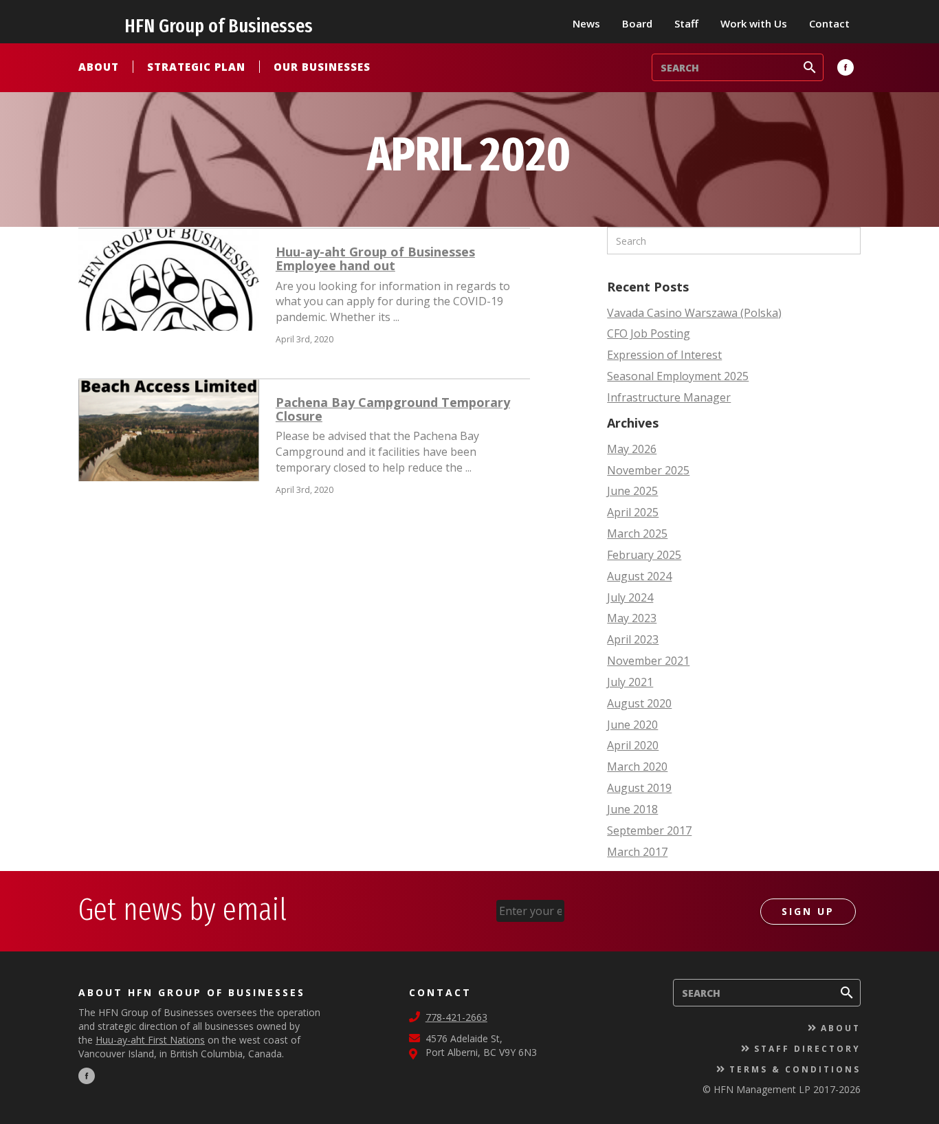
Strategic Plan (196, 66)
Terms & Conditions (795, 1069)
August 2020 (639, 703)
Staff (686, 23)
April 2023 (633, 639)
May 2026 (631, 448)
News (586, 23)
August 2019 (639, 787)
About (98, 66)
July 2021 (630, 682)
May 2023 (631, 618)
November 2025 (648, 470)
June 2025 (632, 490)
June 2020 (632, 724)
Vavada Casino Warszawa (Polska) (694, 312)
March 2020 (637, 766)
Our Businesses (322, 66)
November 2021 (648, 660)
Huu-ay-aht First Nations (150, 1039)
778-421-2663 (456, 1017)
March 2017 (637, 851)
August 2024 (639, 576)
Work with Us (753, 23)
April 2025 (633, 512)
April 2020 (633, 745)
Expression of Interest (664, 354)
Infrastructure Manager (669, 397)
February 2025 (644, 554)
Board (637, 23)
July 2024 (630, 597)
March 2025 (637, 533)
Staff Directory (807, 1049)
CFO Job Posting (648, 333)
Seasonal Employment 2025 (678, 376)
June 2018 (632, 809)
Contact (829, 23)
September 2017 (649, 830)
